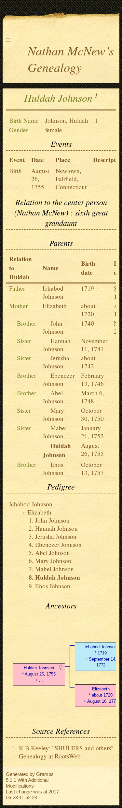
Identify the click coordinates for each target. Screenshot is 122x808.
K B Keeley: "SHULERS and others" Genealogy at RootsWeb (66, 752)
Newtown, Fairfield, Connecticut (71, 179)
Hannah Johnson (57, 345)
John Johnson (53, 327)
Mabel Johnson (55, 432)
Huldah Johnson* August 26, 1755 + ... (39, 674)
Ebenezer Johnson (59, 379)
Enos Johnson (53, 468)
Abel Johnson (53, 397)
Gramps (45, 774)
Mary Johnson (53, 414)
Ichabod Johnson (53, 292)
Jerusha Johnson (56, 362)
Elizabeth (55, 306)
